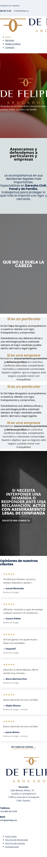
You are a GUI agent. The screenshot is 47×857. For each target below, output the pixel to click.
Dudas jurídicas (12, 43)
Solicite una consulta (16, 520)
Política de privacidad (16, 840)
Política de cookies (15, 843)
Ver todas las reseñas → (23, 746)
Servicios (9, 40)
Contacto (9, 47)
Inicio (8, 36)
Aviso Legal (11, 836)
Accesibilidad (12, 847)
